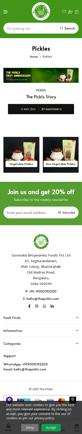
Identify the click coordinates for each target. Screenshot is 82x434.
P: (27, 291)
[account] (70, 11)
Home (34, 56)
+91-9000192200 (42, 291)
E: (24, 298)
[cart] (77, 11)
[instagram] (36, 305)
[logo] (41, 11)
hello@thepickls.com (42, 298)
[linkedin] (52, 305)
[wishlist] (64, 11)
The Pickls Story (41, 96)
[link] (41, 75)
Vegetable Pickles (21, 164)
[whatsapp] (44, 305)
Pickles (41, 90)
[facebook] (29, 305)
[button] (5, 12)
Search (69, 28)
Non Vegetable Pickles (60, 164)
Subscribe (68, 212)
